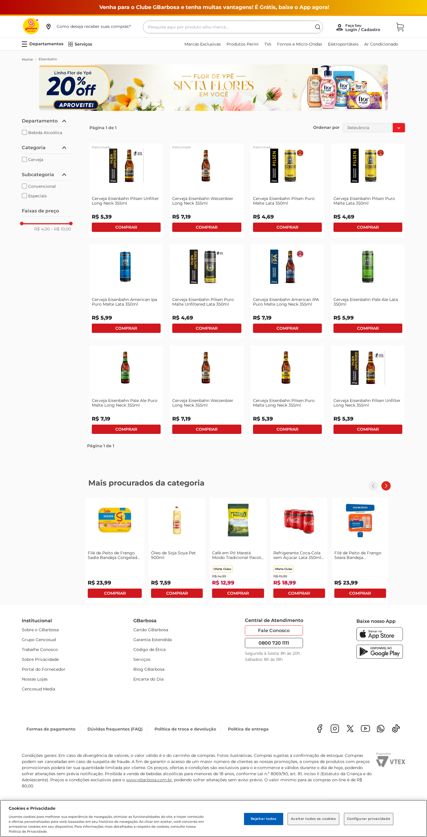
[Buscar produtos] (318, 27)
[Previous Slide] (373, 485)
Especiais (37, 196)
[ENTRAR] (363, 27)
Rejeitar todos (264, 819)
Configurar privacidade (368, 819)
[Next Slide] (386, 485)
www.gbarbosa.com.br (149, 781)
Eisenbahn (48, 59)
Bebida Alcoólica (45, 132)
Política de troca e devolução (185, 730)
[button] (88, 26)
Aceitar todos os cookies (313, 819)
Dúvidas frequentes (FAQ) (115, 730)
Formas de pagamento (51, 730)
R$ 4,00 (42, 229)
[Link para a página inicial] (27, 59)
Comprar (126, 227)
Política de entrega (248, 730)
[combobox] (233, 27)
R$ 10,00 (61, 229)
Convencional (42, 186)
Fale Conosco (274, 630)
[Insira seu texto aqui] (380, 730)
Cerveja (35, 159)
